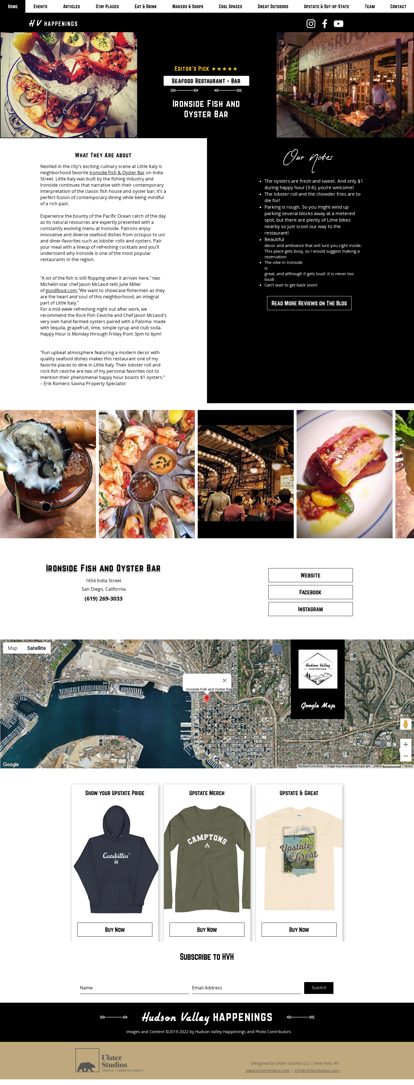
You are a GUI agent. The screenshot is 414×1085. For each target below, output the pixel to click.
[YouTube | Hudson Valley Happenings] (338, 24)
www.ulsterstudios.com (268, 1070)
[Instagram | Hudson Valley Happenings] (311, 24)
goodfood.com (61, 290)
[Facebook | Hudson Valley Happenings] (325, 24)
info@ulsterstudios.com (316, 1070)
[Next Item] (404, 474)
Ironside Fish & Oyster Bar (117, 172)
